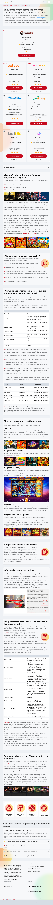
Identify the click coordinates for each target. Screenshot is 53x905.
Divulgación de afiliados (33, 894)
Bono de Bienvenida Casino (34, 871)
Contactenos (30, 884)
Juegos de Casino (13, 5)
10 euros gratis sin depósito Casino (36, 866)
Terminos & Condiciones (26, 899)
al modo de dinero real (29, 233)
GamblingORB (5, 5)
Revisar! (25, 58)
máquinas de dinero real (13, 763)
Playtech (6, 722)
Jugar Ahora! (26, 55)
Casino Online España (9, 884)
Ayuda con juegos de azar (34, 889)
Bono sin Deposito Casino (34, 868)
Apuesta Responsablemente (34, 886)
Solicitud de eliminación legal (34, 891)
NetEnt (6, 632)
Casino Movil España (8, 886)
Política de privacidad (9, 903)
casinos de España (41, 17)
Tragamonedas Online (22, 5)
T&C (29, 58)
